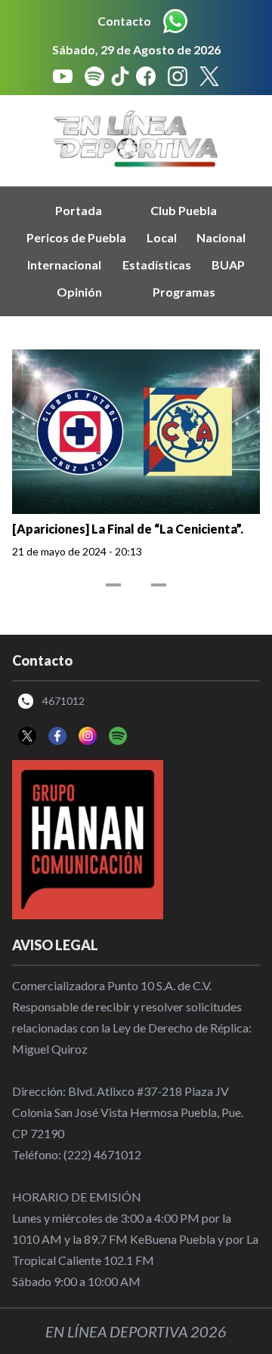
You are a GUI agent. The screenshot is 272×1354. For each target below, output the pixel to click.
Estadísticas (156, 264)
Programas (184, 292)
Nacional (221, 237)
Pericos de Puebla (76, 237)
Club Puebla (183, 210)
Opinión (79, 292)
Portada (78, 210)
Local (162, 237)
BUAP (228, 264)
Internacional (64, 264)
